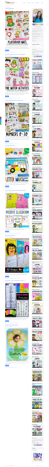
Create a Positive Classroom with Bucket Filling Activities (15, 190)
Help (42, 2)
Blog (29, 2)
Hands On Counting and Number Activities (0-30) (14, 100)
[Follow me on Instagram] (36, 56)
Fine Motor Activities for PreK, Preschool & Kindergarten (15, 54)
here (37, 439)
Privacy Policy (37, 465)
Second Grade (18, 233)
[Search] (42, 46)
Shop (32, 2)
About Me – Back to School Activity (11, 325)
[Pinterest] (0, 117)
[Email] (0, 124)
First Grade (9, 233)
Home (24, 2)
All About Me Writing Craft (10, 235)
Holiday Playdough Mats (9, 8)
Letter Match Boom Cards (9, 145)
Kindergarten (11, 233)
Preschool (16, 233)
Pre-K (14, 233)
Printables (37, 2)
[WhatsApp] (0, 122)
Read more (7, 50)
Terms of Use (41, 465)
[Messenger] (0, 121)
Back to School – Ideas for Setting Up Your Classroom (15, 280)
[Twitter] (0, 120)
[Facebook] (0, 118)
